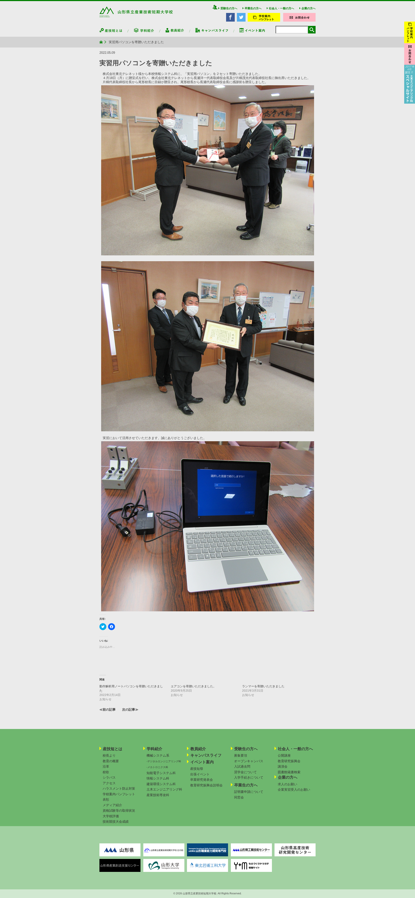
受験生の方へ (228, 8)
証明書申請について (248, 792)
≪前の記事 (107, 709)
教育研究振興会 (289, 761)
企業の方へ (309, 8)
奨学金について (245, 772)
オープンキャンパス (248, 761)
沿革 (106, 766)
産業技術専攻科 (158, 795)
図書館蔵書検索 (289, 772)
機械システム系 (158, 755)
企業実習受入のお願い (294, 789)
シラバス (109, 777)
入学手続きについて (248, 777)
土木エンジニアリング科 (164, 789)
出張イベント (200, 774)
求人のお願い (287, 784)
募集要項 (240, 755)
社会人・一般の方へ (281, 8)
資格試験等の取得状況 (119, 810)
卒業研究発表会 (201, 779)
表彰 (106, 799)
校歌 (106, 772)
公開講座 (284, 755)
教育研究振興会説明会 (206, 785)
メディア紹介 (112, 805)
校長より (109, 755)
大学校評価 (111, 816)
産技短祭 (196, 768)
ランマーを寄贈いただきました (263, 686)
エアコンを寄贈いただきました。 (193, 686)
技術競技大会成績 (116, 821)
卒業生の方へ (253, 8)
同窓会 (239, 797)
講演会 (282, 766)
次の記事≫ (130, 709)
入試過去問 (242, 766)
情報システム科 (158, 778)
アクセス (109, 783)
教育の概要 (111, 761)
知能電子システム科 (161, 773)
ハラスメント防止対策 (119, 788)
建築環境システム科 (161, 784)
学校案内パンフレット (119, 794)
